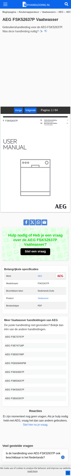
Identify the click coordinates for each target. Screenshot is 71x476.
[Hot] (41, 31)
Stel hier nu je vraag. (35, 424)
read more (32, 471)
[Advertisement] (35, 69)
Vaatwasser (43, 298)
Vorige (18, 110)
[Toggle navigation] (5, 4)
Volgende (30, 110)
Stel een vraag (35, 251)
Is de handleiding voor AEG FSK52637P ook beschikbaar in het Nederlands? (33, 455)
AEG (40, 276)
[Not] (45, 31)
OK (67, 472)
